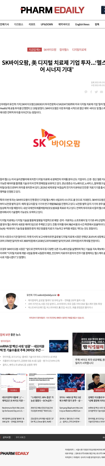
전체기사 (4, 24)
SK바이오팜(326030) (32, 104)
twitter (96, 92)
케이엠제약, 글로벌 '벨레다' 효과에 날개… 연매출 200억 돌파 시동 (56, 300)
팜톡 (97, 24)
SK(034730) (64, 104)
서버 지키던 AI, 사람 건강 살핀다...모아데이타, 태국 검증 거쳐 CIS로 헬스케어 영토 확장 (65, 303)
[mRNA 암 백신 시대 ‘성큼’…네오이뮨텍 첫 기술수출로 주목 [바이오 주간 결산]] (58, 345)
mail (101, 92)
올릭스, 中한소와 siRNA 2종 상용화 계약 (20, 364)
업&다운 (71, 390)
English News (82, 24)
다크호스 (18, 24)
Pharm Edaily (14, 453)
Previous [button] (16, 435)
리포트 (32, 24)
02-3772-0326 (83, 453)
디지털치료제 (79, 50)
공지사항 (7, 437)
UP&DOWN (47, 24)
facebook (91, 92)
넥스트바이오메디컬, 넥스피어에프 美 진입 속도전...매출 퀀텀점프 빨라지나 (60, 307)
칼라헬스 (64, 50)
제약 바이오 (64, 24)
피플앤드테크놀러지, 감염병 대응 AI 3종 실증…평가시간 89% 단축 (31, 360)
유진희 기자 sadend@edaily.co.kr (41, 295)
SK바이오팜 (50, 50)
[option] (37, 436)
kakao (86, 92)
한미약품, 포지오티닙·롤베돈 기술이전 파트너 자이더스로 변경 (30, 356)
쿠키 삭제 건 (20, 436)
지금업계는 (34, 50)
